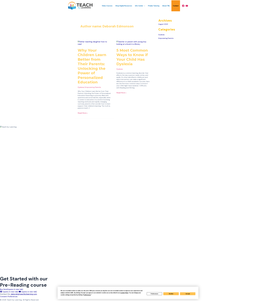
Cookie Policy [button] (124, 293)
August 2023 (163, 24)
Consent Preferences (9, 296)
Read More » (83, 113)
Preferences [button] (87, 295)
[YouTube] (187, 6)
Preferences (154, 293)
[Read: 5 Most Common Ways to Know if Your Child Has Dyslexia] (133, 43)
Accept (188, 293)
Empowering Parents (93, 87)
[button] (144, 5)
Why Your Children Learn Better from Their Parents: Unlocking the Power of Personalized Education (92, 66)
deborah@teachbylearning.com (24, 294)
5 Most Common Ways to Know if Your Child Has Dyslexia (132, 57)
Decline (171, 293)
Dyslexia (81, 87)
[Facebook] (183, 6)
